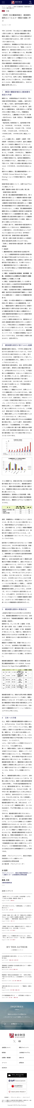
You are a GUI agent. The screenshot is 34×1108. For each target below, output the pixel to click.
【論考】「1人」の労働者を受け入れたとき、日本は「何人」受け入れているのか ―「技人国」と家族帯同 (17, 936)
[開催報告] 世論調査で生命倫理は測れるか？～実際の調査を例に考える (17, 967)
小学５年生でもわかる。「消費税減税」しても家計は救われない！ (17, 907)
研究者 (4, 1052)
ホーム (3, 6)
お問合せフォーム (17, 1024)
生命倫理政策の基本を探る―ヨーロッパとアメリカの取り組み (17, 958)
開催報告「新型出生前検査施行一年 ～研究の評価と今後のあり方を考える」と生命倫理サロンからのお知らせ (17, 977)
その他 (9, 6)
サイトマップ (26, 1097)
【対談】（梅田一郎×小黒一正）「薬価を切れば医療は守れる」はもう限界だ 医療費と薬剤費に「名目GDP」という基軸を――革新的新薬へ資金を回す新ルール (17, 918)
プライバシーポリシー (16, 1097)
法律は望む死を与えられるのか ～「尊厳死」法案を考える (17, 988)
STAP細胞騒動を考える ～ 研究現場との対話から (17, 995)
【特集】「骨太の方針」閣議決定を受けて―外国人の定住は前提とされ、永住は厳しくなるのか (17, 928)
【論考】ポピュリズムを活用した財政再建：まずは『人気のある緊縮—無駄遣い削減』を (17, 898)
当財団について (6, 1047)
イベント (4, 1062)
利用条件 (6, 1097)
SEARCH (4, 1067)
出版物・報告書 (6, 1057)
